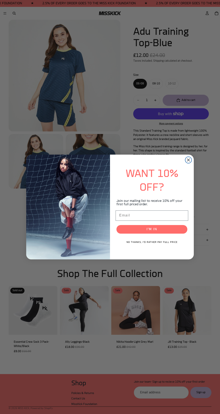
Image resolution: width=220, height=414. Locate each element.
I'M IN (152, 229)
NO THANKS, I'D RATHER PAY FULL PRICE (152, 242)
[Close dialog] (188, 160)
